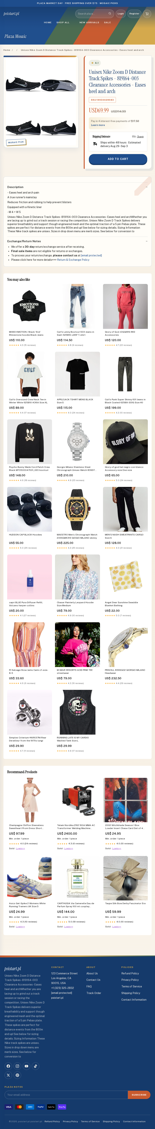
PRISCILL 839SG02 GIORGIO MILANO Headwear (125, 671)
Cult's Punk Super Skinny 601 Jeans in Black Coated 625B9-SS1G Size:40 (125, 401)
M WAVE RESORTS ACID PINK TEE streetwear (75, 671)
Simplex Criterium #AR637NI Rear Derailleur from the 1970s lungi (27, 739)
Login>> (20, 848)
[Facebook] (8, 1066)
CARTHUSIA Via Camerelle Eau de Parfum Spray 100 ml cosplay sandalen (75, 905)
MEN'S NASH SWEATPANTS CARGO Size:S (124, 536)
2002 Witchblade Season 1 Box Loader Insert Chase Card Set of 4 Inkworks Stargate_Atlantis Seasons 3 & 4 (125, 827)
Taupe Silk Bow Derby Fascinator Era (125, 903)
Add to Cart (118, 158)
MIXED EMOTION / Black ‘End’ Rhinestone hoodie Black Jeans (26, 333)
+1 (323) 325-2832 (62, 987)
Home (48, 22)
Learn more (98, 125)
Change (140, 136)
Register (134, 13)
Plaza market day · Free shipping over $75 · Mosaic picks (77, 3)
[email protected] (91, 255)
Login (121, 13)
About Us (92, 973)
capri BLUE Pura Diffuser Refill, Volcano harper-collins (26, 604)
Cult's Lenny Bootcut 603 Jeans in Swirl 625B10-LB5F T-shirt (75, 333)
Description (15, 187)
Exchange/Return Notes (24, 241)
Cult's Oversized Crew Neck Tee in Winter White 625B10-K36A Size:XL (28, 401)
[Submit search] (110, 14)
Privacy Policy (130, 979)
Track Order (93, 993)
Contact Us (93, 979)
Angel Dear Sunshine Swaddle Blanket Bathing (121, 604)
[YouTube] (26, 1066)
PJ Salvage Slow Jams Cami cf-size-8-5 (28, 671)
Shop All (63, 22)
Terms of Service (131, 986)
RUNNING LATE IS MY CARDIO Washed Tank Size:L (73, 739)
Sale (107, 22)
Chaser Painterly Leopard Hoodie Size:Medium (75, 604)
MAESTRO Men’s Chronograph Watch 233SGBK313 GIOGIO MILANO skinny (77, 536)
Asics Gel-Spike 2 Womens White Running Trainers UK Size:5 (27, 905)
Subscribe (139, 1095)
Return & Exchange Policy (73, 259)
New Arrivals (89, 22)
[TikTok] (35, 1066)
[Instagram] (17, 1066)
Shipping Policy (130, 993)
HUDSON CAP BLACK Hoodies (25, 534)
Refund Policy (130, 973)
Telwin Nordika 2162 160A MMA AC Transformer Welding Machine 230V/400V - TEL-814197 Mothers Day (76, 827)
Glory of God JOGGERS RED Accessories (120, 333)
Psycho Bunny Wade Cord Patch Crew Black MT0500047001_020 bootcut (29, 468)
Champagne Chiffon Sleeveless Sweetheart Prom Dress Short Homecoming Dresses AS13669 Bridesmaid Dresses (26, 827)
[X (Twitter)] (8, 1075)
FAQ (89, 986)
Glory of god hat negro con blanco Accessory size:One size (124, 468)
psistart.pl (11, 13)
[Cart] (147, 14)
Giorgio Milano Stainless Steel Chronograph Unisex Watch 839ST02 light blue (77, 469)
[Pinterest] (17, 1075)
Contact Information (133, 999)
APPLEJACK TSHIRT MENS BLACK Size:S (75, 401)
